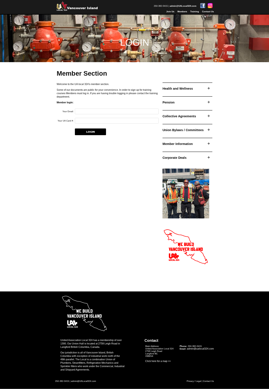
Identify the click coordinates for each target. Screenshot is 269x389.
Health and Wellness (178, 88)
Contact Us (208, 11)
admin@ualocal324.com (200, 348)
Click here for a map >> (158, 361)
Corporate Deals (174, 157)
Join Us (170, 11)
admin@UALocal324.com (183, 6)
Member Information (178, 144)
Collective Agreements (179, 116)
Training (194, 11)
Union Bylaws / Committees (183, 130)
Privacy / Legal (194, 381)
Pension (169, 102)
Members (182, 11)
